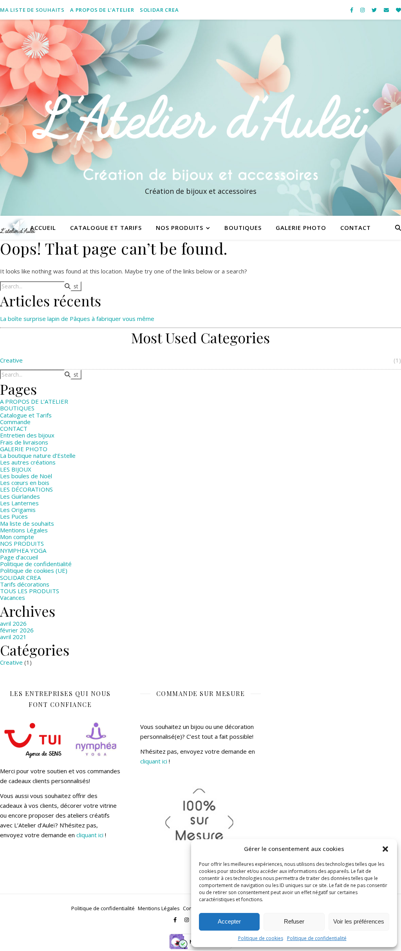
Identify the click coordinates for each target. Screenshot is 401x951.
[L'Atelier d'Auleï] (200, 118)
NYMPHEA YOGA (23, 550)
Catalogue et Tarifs (106, 227)
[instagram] (363, 9)
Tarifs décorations (24, 584)
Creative (11, 360)
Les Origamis (18, 510)
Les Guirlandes (20, 496)
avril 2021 (13, 637)
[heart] (398, 9)
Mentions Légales (24, 530)
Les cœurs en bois (24, 482)
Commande (15, 422)
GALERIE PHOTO (23, 449)
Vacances (12, 597)
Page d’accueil (19, 557)
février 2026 (17, 630)
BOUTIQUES (243, 227)
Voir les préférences (358, 921)
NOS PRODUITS (179, 227)
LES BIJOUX (15, 469)
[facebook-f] (352, 9)
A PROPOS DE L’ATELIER (102, 9)
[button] (385, 849)
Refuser (294, 921)
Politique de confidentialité (317, 938)
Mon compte (17, 537)
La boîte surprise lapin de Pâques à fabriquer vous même (77, 318)
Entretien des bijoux (27, 435)
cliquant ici (89, 835)
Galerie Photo (301, 227)
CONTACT (355, 227)
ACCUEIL (43, 227)
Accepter (229, 921)
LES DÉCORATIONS (26, 489)
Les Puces (14, 516)
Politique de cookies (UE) (33, 570)
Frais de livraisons (24, 442)
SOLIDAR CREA (159, 9)
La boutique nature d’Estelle (38, 455)
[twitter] (375, 9)
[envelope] (387, 9)
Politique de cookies (260, 938)
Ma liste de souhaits (32, 9)
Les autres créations (28, 462)
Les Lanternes (19, 503)
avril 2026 (13, 623)
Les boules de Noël (26, 476)
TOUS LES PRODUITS (29, 591)
